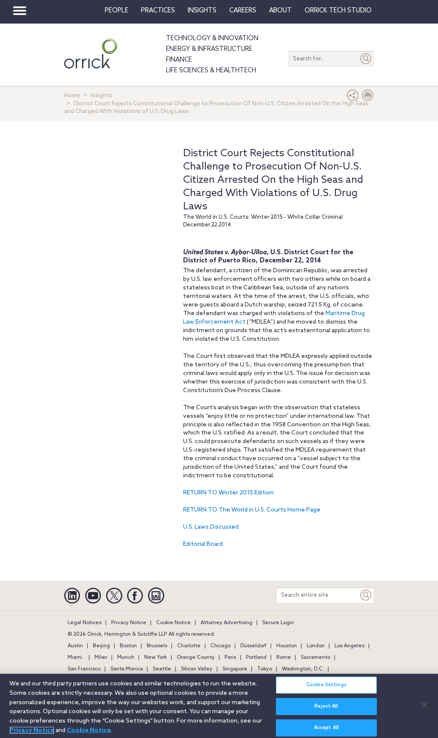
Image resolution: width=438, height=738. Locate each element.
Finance (179, 60)
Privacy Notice (128, 623)
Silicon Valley (197, 669)
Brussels (157, 646)
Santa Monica (126, 669)
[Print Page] (368, 97)
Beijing (101, 646)
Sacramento (315, 658)
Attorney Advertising (226, 623)
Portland (256, 658)
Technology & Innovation (212, 38)
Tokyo (264, 669)
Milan (101, 658)
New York (155, 658)
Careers (242, 11)
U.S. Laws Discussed (211, 527)
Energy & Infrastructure (209, 49)
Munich (125, 658)
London (316, 646)
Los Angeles (349, 646)
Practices (158, 11)
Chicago (220, 646)
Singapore (234, 669)
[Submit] (366, 59)
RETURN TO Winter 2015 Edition (228, 493)
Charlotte (189, 646)
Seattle (162, 669)
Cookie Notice (173, 623)
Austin (75, 646)
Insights (101, 95)
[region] (219, 706)
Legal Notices (84, 623)
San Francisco (84, 669)
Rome (283, 658)
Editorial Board (203, 544)
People (116, 11)
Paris (230, 658)
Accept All (326, 728)
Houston (286, 646)
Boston (128, 646)
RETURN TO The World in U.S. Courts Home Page (251, 510)
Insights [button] (202, 11)
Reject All (326, 706)
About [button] (280, 11)
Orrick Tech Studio (338, 11)
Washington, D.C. (303, 669)
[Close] (424, 705)
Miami (75, 658)
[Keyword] (366, 595)
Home (72, 95)
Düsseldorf (253, 646)
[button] (353, 97)
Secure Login (278, 623)
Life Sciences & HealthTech (211, 70)
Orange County (196, 658)
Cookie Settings (326, 685)
